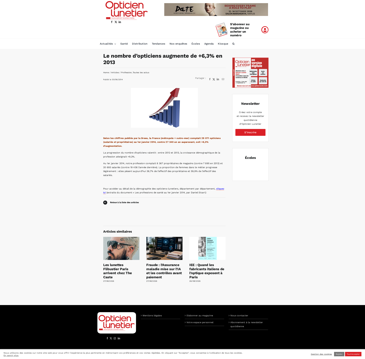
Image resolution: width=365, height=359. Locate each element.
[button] (233, 44)
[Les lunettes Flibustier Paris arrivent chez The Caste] (121, 238)
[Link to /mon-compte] (264, 29)
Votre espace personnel (199, 322)
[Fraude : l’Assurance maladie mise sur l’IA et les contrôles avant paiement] (164, 238)
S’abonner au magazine (199, 315)
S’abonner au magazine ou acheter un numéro (239, 29)
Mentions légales (152, 315)
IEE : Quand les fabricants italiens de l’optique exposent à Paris (206, 271)
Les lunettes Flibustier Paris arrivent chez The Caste (117, 271)
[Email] (223, 79)
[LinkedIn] (217, 79)
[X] (213, 79)
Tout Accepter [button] (353, 354)
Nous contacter (239, 315)
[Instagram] (114, 338)
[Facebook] (209, 79)
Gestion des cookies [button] (321, 354)
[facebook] (112, 22)
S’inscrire (250, 132)
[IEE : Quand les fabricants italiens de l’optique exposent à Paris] (207, 238)
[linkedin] (120, 22)
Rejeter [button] (339, 354)
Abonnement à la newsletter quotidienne (246, 324)
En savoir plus (11, 355)
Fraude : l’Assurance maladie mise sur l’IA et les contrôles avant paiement (164, 271)
